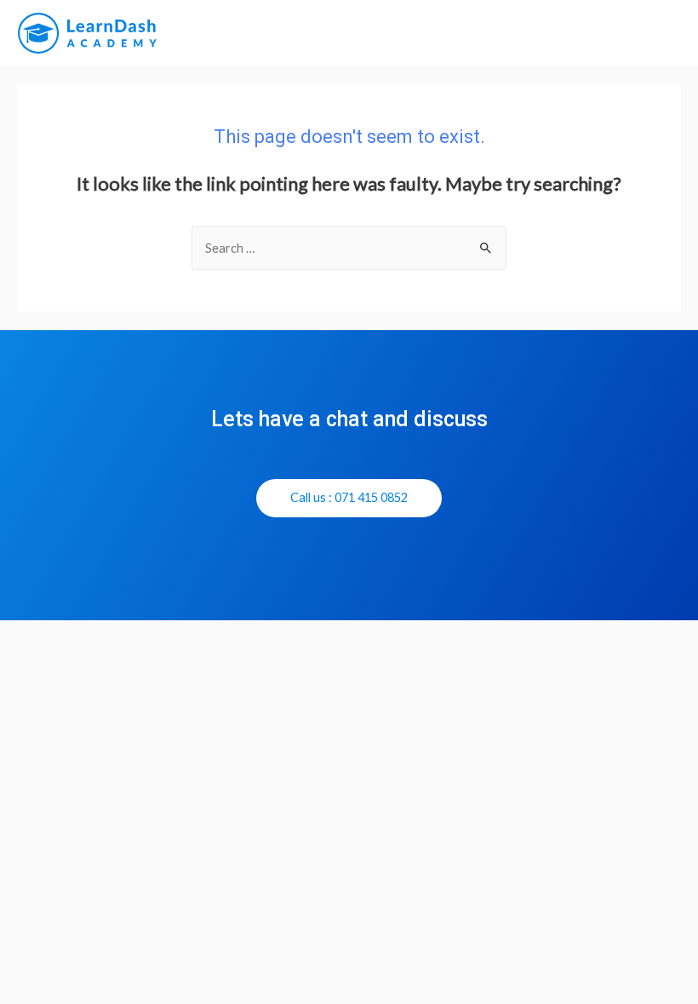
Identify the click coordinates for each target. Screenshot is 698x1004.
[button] (349, 498)
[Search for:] (349, 248)
